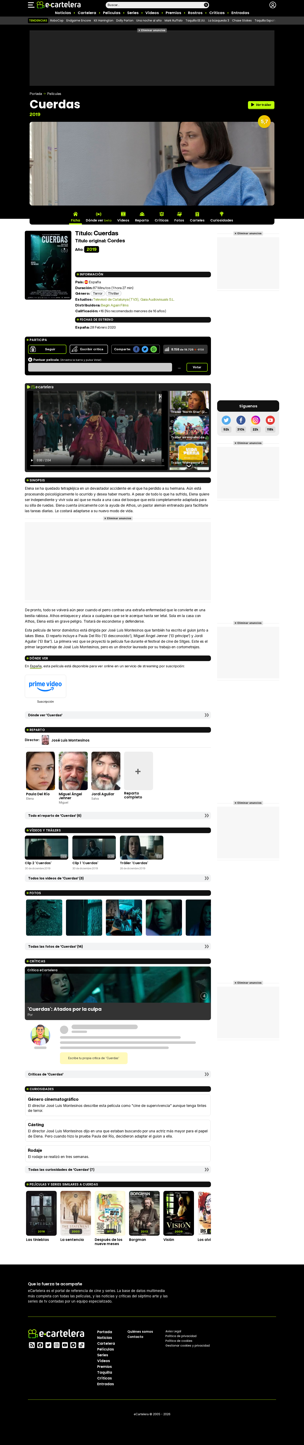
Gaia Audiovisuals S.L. (157, 299)
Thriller (113, 293)
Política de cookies (178, 1341)
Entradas (240, 12)
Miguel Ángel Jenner (70, 796)
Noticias (63, 12)
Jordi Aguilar (102, 794)
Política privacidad (180, 1336)
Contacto (135, 1337)
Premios (173, 12)
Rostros (195, 12)
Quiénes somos (140, 1331)
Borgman (137, 1239)
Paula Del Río (38, 794)
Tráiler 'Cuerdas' (134, 863)
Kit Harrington (103, 20)
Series (133, 12)
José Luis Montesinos (70, 740)
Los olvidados (210, 1239)
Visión (168, 1239)
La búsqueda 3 (218, 20)
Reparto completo (133, 795)
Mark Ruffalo (174, 20)
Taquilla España (266, 20)
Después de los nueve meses (108, 1241)
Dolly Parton (124, 20)
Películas (111, 12)
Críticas (217, 12)
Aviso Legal (173, 1331)
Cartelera (87, 12)
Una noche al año (149, 20)
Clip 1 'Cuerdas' (85, 863)
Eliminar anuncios (153, 30)
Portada (36, 94)
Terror (98, 293)
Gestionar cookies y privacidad (187, 1345)
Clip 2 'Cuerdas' (38, 863)
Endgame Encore (78, 20)
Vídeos (152, 12)
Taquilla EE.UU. (195, 20)
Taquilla (104, 1372)
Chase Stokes (242, 20)
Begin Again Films (115, 305)
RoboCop (56, 20)
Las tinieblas (37, 1239)
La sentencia (72, 1239)
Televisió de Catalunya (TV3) (115, 299)
